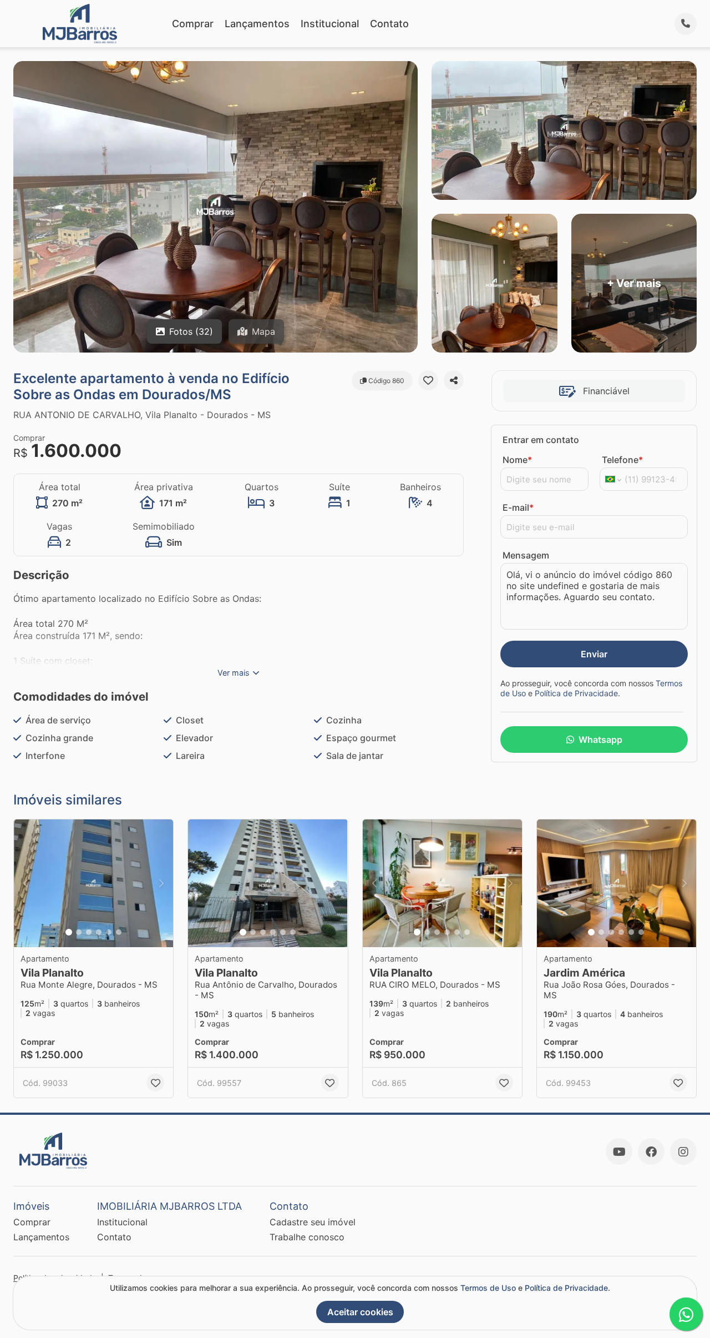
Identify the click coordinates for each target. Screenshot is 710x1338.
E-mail (518, 507)
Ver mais (233, 672)
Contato (389, 23)
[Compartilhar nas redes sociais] (454, 380)
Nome (517, 459)
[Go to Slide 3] (89, 932)
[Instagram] (683, 1151)
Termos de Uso (488, 1287)
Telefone (622, 459)
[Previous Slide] (25, 883)
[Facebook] (651, 1151)
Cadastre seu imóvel (313, 1222)
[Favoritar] (428, 380)
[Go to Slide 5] (108, 932)
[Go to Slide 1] (68, 932)
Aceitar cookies (360, 1311)
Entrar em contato (541, 439)
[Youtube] (619, 1151)
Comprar (193, 23)
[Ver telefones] (685, 24)
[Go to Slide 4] (99, 932)
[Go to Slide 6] (118, 932)
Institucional (330, 23)
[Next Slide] (161, 883)
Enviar (594, 654)
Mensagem (526, 555)
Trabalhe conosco (307, 1237)
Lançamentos (257, 23)
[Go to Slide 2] (79, 932)
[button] (93, 883)
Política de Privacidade (576, 693)
